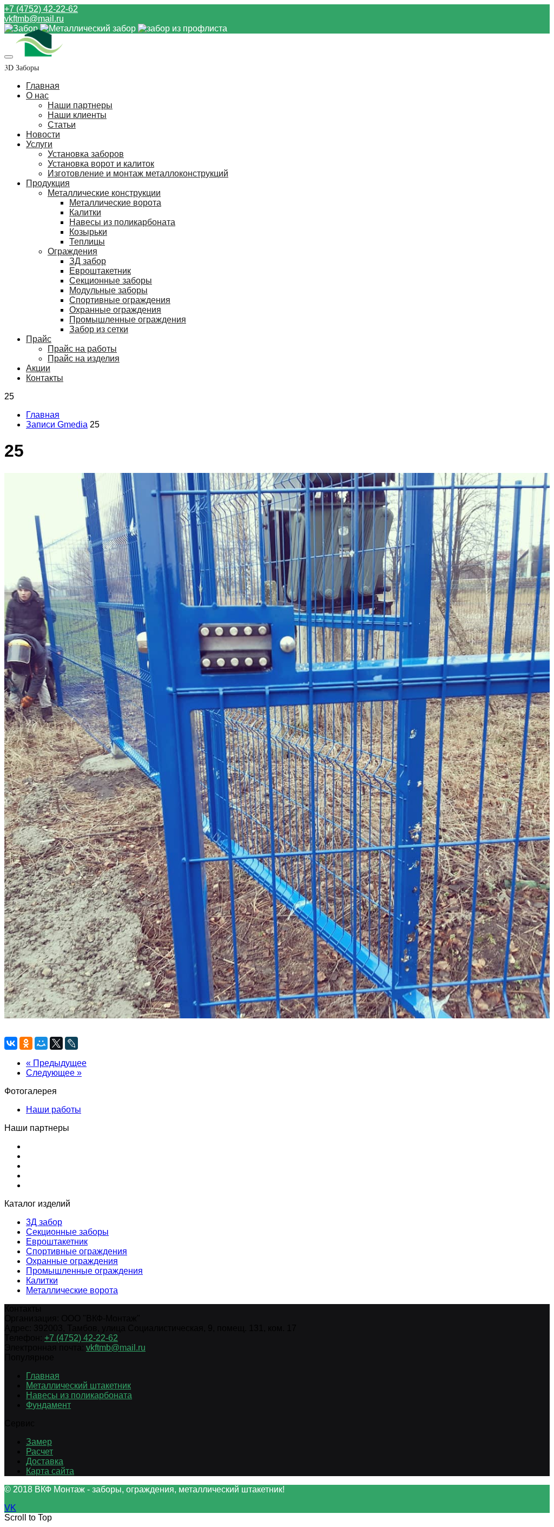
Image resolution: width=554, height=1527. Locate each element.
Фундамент (48, 1405)
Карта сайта (50, 1471)
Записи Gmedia (57, 424)
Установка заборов (86, 154)
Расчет (39, 1451)
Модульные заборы (108, 290)
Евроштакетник (100, 270)
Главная (43, 85)
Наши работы (53, 1109)
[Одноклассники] (25, 1043)
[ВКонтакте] (10, 1043)
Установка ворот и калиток (101, 163)
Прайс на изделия (84, 358)
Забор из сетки (98, 329)
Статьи (62, 124)
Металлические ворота (115, 202)
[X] (56, 1043)
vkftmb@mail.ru (34, 18)
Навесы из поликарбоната (122, 222)
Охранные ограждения (115, 309)
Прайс (38, 339)
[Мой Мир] (41, 1043)
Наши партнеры (80, 105)
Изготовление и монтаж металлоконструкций (138, 173)
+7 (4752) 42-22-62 (41, 9)
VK (10, 1507)
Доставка (44, 1461)
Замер (39, 1441)
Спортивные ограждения (119, 300)
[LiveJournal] (71, 1043)
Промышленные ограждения (127, 319)
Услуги (39, 144)
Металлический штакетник (78, 1385)
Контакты (44, 378)
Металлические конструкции (104, 193)
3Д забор (44, 1222)
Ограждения (72, 251)
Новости (43, 134)
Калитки (85, 212)
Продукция (48, 183)
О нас (37, 95)
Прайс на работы (82, 348)
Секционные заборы (110, 280)
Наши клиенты (77, 115)
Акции (38, 368)
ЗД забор (87, 261)
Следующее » (54, 1072)
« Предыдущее (56, 1063)
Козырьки (88, 231)
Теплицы (87, 241)
